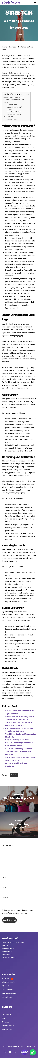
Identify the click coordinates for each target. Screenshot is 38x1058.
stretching (14, 775)
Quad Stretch (12, 105)
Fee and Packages (9, 993)
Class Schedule (8, 982)
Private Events (8, 1025)
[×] (33, 1052)
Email (4, 887)
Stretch (19, 12)
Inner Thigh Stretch (14, 112)
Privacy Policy (8, 1029)
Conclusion (8, 117)
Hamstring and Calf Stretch (14, 108)
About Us (6, 986)
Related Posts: (12, 119)
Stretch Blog (7, 997)
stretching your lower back (16, 611)
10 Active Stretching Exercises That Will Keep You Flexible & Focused (18, 751)
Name (4, 877)
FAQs (4, 1018)
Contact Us (7, 1014)
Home (4, 47)
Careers (5, 1022)
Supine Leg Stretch (14, 114)
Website (5, 897)
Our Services (7, 989)
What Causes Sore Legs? (14, 97)
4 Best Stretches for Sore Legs (14, 101)
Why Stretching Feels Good (17, 740)
